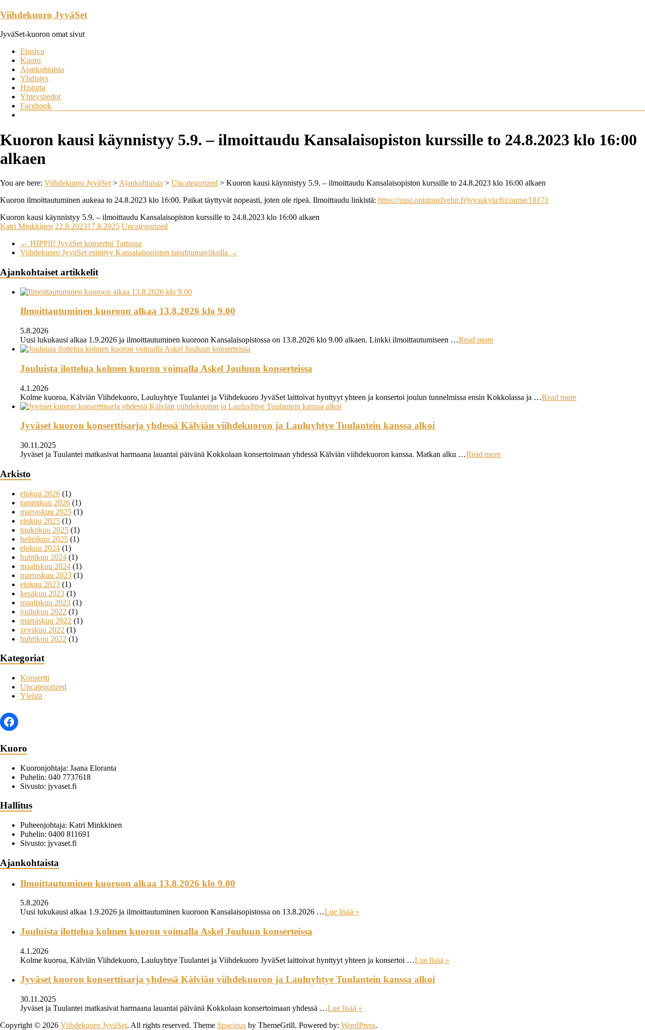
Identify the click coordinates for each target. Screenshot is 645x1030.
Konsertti (34, 677)
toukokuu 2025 (44, 530)
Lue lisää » (342, 911)
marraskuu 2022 (46, 620)
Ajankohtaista (42, 69)
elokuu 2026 (40, 493)
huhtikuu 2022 (43, 639)
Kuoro (30, 60)
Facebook (35, 105)
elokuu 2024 (40, 548)
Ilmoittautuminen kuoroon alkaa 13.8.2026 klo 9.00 (127, 311)
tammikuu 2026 (45, 502)
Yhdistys (34, 78)
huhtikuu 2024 (43, 557)
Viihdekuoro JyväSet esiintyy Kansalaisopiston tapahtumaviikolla (129, 252)
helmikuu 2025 (44, 539)
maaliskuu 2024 (45, 566)
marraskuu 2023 (46, 575)
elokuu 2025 (40, 521)
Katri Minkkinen (26, 226)
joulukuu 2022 (43, 611)
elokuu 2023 (40, 584)
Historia (32, 87)
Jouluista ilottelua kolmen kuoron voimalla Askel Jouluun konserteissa (166, 368)
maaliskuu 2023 (45, 602)
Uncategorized (144, 226)
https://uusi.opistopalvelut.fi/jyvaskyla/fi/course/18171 (463, 200)
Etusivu (32, 51)
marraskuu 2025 (46, 511)
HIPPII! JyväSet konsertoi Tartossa (81, 243)
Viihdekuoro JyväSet (43, 15)
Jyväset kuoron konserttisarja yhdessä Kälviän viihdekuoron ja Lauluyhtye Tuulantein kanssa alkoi (227, 425)
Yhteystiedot (40, 96)
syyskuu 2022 (42, 629)
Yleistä (31, 696)
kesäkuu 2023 (42, 593)
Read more (476, 339)
